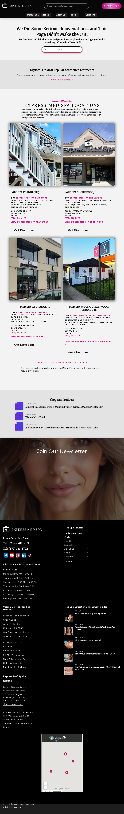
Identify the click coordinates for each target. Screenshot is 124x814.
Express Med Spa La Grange (31, 312)
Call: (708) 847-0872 (14, 700)
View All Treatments (62, 80)
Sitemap (68, 561)
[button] (33, 15)
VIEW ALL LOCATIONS (49, 362)
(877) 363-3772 (72, 218)
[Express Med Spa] (16, 6)
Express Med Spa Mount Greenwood (90, 315)
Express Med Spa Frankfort (31, 198)
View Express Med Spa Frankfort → (31, 222)
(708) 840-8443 (18, 218)
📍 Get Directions (13, 704)
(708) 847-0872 (18, 332)
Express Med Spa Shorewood (86, 198)
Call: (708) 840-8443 (14, 659)
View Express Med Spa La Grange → (30, 336)
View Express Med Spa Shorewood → (85, 222)
